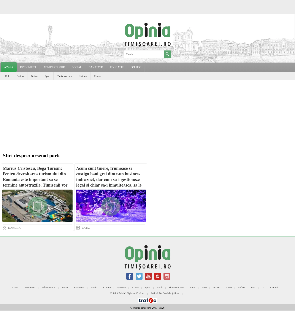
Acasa (8, 67)
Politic (93, 287)
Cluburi (274, 287)
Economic (79, 287)
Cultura (20, 76)
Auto (204, 287)
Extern (97, 76)
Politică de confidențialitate (165, 293)
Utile (7, 76)
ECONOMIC (14, 227)
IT (263, 287)
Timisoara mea (64, 76)
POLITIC (136, 67)
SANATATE (96, 67)
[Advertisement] (148, 117)
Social (65, 287)
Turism (34, 76)
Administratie (48, 287)
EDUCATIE (117, 67)
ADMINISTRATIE (54, 67)
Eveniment (29, 287)
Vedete (241, 287)
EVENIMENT (28, 67)
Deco (229, 287)
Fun (253, 287)
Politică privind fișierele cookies (127, 293)
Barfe (159, 287)
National (83, 76)
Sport (47, 76)
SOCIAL (77, 67)
